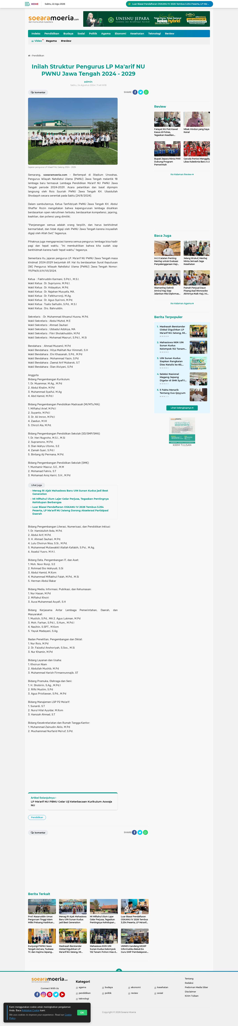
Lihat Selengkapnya (181, 407)
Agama (106, 33)
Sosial (81, 33)
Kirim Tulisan (191, 996)
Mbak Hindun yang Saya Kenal (196, 130)
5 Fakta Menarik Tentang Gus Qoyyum (173, 391)
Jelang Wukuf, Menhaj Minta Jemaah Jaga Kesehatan (195, 261)
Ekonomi (120, 33)
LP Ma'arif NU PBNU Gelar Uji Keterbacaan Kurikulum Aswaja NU (71, 803)
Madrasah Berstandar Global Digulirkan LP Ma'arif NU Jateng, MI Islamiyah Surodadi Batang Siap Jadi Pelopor (172, 329)
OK (82, 1012)
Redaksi (189, 983)
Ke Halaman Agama (181, 303)
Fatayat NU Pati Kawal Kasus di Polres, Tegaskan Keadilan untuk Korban (166, 132)
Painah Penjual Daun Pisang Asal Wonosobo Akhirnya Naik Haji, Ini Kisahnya (196, 290)
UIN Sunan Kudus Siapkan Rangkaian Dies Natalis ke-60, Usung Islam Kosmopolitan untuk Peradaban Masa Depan (172, 361)
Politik (93, 33)
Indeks (36, 33)
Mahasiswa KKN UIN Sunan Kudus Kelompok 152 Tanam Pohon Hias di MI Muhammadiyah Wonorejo (172, 345)
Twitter (57, 998)
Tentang (189, 978)
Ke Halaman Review (181, 174)
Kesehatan (137, 33)
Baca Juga (162, 236)
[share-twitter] (140, 92)
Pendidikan (51, 33)
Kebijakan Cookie (30, 1010)
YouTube (64, 998)
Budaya (68, 33)
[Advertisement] (135, 150)
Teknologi (154, 33)
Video (38, 40)
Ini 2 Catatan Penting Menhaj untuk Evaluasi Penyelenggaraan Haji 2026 (166, 261)
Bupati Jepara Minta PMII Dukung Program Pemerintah (167, 161)
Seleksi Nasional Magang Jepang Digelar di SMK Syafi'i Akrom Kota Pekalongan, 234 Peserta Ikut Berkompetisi (172, 377)
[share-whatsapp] (146, 92)
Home (34, 4)
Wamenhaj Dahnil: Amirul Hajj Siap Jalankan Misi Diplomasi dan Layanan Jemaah (166, 290)
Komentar (39, 92)
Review (169, 33)
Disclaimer (190, 991)
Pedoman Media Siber (196, 987)
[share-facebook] (135, 92)
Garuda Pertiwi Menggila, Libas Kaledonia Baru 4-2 (197, 160)
